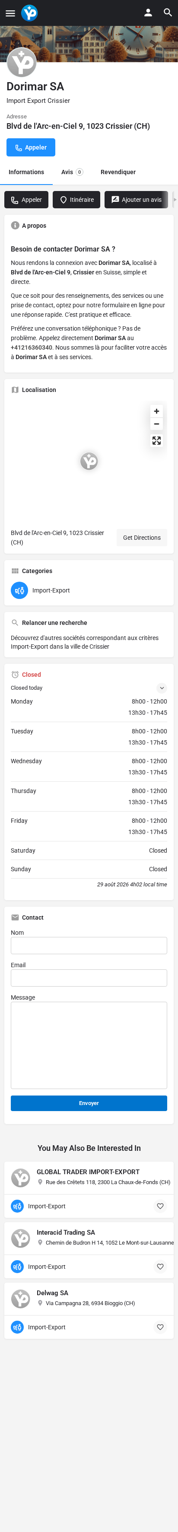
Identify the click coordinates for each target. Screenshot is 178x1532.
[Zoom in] (156, 411)
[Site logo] (30, 13)
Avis (71, 172)
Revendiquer (118, 172)
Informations (26, 172)
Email (18, 965)
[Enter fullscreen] (156, 440)
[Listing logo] (21, 62)
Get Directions (142, 537)
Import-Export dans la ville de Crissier (60, 646)
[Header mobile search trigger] (168, 12)
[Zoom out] (156, 423)
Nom (17, 932)
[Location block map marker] (89, 461)
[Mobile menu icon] (10, 13)
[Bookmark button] (160, 1206)
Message (23, 997)
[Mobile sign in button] (148, 12)
